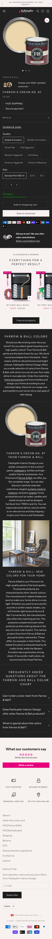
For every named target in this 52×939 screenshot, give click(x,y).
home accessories (14, 379)
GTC (5, 845)
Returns (7, 840)
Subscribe (12, 895)
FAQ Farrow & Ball (12, 825)
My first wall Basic (18, 305)
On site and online (38, 801)
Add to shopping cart (25, 204)
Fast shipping (13, 787)
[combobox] (9, 906)
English (7, 906)
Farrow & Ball (11, 77)
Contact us (8, 855)
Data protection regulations (17, 850)
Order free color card (14, 820)
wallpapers (20, 470)
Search (6, 815)
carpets (33, 493)
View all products (25, 320)
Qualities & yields (12, 127)
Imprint (6, 860)
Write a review (26, 765)
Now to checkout (26, 213)
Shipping (7, 835)
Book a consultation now (28, 241)
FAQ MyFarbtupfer (12, 830)
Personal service (13, 801)
